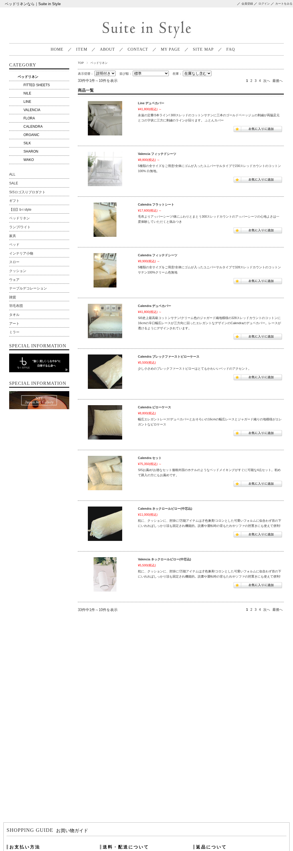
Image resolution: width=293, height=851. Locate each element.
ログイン (264, 3)
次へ (266, 80)
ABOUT (107, 49)
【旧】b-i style (20, 210)
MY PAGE (170, 49)
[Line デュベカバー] (105, 119)
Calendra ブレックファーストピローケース (168, 356)
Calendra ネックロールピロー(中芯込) (165, 508)
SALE (13, 183)
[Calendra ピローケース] (105, 423)
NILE (27, 93)
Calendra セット (150, 458)
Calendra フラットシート (156, 204)
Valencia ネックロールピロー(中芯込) (164, 559)
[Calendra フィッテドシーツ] (105, 271)
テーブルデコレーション (28, 288)
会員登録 (247, 3)
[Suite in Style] (146, 38)
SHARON (30, 151)
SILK (27, 143)
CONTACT (138, 49)
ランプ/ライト (20, 227)
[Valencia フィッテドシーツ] (105, 170)
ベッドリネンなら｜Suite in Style (33, 4)
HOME (57, 49)
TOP (81, 62)
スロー (14, 262)
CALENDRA (33, 127)
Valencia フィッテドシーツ (157, 153)
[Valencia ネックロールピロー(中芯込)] (105, 575)
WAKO (28, 160)
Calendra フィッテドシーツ (157, 255)
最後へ (277, 80)
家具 (12, 236)
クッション (17, 271)
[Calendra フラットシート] (105, 220)
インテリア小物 (21, 253)
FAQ (230, 49)
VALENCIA (31, 110)
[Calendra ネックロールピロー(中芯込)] (105, 525)
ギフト (14, 201)
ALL (12, 174)
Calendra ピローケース (154, 407)
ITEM (81, 49)
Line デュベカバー (151, 103)
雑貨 (12, 297)
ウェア (14, 280)
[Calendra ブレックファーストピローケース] (105, 372)
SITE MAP (203, 49)
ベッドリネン (28, 77)
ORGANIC (31, 135)
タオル (14, 315)
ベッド (14, 245)
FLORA (29, 118)
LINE (27, 102)
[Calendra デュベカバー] (105, 322)
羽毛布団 (16, 306)
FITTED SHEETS (36, 85)
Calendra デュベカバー (154, 306)
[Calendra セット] (105, 474)
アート (14, 324)
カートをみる (283, 3)
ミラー (14, 332)
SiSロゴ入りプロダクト (27, 192)
